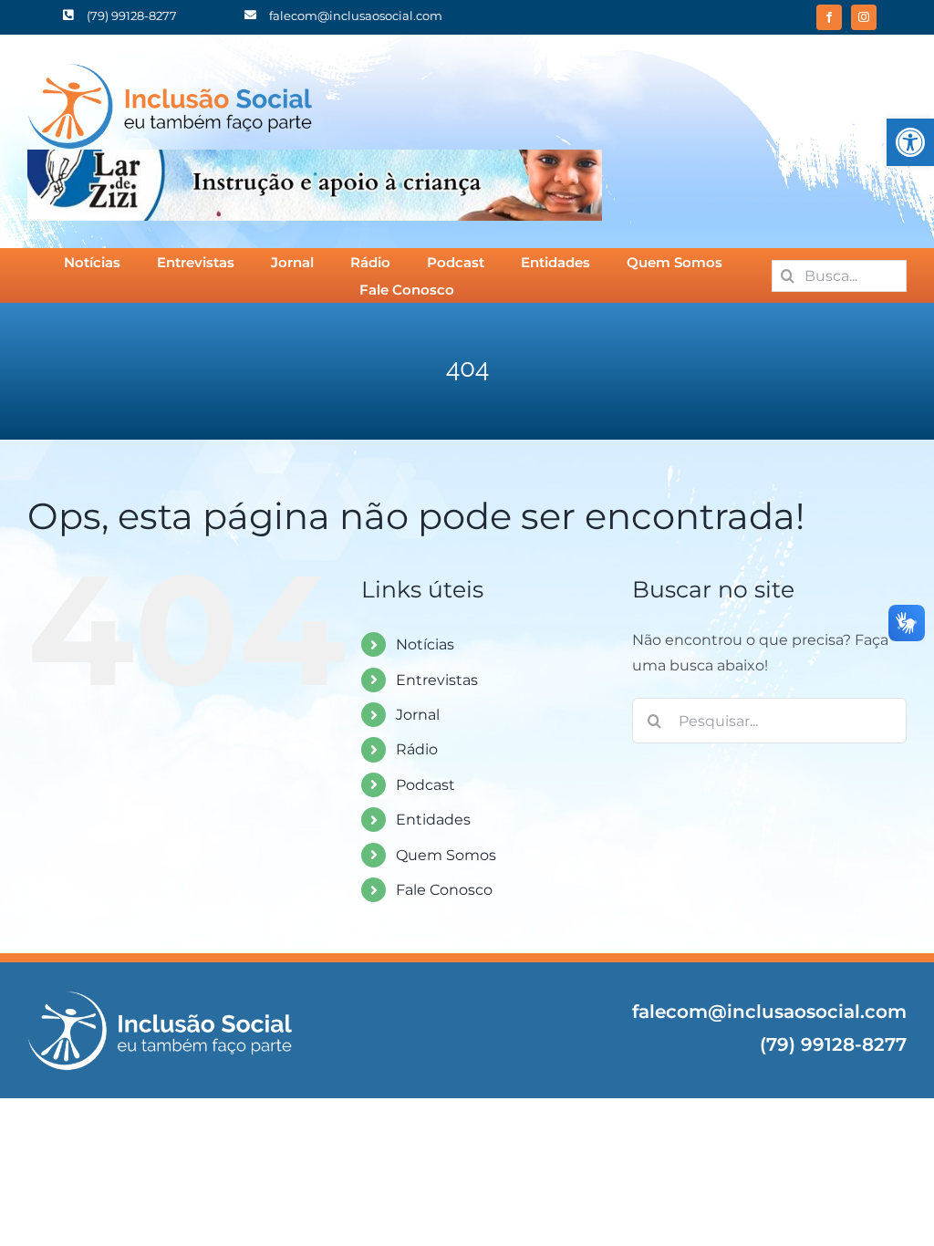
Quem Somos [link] (446, 855)
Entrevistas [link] (437, 680)
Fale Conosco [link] (444, 889)
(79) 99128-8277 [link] (833, 1044)
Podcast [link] (425, 785)
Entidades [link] (433, 819)
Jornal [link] (418, 714)
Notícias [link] (425, 644)
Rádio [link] (417, 749)
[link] (910, 142)
